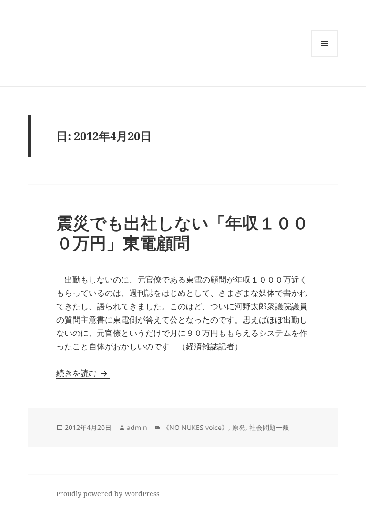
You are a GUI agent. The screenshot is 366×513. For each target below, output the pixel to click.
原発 (238, 427)
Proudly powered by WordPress (107, 493)
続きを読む (83, 372)
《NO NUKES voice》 (195, 427)
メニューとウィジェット (325, 56)
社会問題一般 (269, 427)
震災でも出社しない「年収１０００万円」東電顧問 (182, 232)
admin (137, 427)
